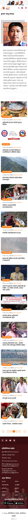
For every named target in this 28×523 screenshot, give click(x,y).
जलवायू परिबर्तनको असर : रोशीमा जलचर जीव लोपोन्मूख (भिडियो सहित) (13, 344)
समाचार (16, 481)
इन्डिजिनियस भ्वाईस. (13, 513)
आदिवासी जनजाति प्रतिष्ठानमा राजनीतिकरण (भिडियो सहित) (11, 151)
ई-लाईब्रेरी (17, 485)
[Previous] (3, 431)
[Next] (25, 431)
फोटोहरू (17, 492)
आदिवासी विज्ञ (5, 485)
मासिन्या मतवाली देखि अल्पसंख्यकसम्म (9, 206)
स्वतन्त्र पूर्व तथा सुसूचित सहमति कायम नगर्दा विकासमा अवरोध (14, 371)
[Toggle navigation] (25, 8)
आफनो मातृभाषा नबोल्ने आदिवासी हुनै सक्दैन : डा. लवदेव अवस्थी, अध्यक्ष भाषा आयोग (14, 288)
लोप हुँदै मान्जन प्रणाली (9, 398)
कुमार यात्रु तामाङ (17, 120)
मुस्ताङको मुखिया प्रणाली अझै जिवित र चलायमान (13, 259)
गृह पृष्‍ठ (3, 481)
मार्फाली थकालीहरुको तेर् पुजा (11, 233)
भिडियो (3, 495)
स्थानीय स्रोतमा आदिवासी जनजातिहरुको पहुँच (10, 316)
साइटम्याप (4, 492)
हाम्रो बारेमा (4, 488)
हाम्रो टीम (17, 488)
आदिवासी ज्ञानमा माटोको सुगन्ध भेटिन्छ (12, 123)
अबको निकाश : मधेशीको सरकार (12, 423)
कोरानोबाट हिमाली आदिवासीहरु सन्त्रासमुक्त (12, 178)
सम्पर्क (16, 495)
